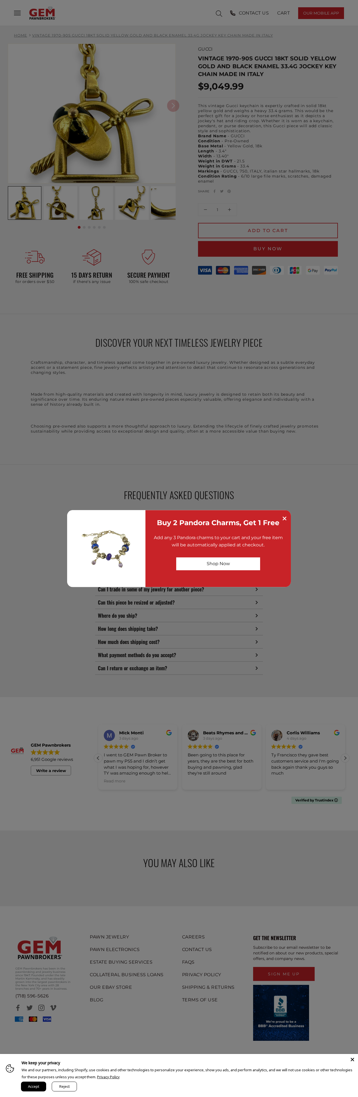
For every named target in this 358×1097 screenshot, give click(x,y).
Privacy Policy (108, 1076)
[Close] (352, 1059)
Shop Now (218, 563)
